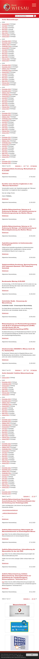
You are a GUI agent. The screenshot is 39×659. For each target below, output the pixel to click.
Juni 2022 (4, 124)
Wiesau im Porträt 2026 (19, 604)
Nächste (34, 166)
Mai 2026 (4, 29)
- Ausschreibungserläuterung (10, 510)
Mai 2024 (4, 77)
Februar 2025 (5, 59)
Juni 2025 (4, 51)
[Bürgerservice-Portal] (19, 650)
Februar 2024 (5, 83)
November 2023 (6, 91)
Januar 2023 (5, 108)
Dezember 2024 (6, 65)
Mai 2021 (4, 150)
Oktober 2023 (5, 92)
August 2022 (5, 120)
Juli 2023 (4, 98)
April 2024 (5, 79)
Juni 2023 (4, 100)
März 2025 (5, 57)
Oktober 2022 (5, 117)
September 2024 (6, 70)
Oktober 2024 (5, 68)
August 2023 (5, 96)
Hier (3, 534)
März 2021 (5, 153)
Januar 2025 (5, 60)
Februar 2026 (5, 34)
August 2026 (5, 24)
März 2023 (5, 105)
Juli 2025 (4, 50)
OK (32, 654)
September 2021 (6, 142)
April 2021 (5, 151)
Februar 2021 (5, 155)
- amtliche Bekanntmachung (9, 513)
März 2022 (5, 129)
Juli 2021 (4, 146)
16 (24, 166)
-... (2, 516)
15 (32, 496)
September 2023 (6, 94)
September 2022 (6, 118)
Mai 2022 (4, 125)
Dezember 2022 (6, 113)
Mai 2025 (4, 53)
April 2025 (5, 55)
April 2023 (5, 103)
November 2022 (6, 115)
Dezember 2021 (6, 137)
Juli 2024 (4, 74)
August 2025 (5, 48)
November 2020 (6, 163)
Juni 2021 (4, 148)
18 (27, 166)
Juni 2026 (4, 27)
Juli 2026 (4, 26)
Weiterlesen (5, 173)
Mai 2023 (4, 101)
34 (31, 166)
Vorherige (17, 166)
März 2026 (5, 33)
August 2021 (5, 144)
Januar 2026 (5, 36)
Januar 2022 (5, 133)
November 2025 (6, 43)
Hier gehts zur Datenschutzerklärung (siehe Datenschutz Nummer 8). (13, 656)
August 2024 (5, 72)
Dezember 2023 (6, 89)
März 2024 (5, 81)
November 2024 (6, 67)
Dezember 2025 (6, 41)
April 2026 (5, 31)
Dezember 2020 (6, 161)
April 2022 (5, 127)
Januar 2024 (5, 84)
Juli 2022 (4, 122)
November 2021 (6, 139)
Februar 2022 (5, 131)
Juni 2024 (4, 75)
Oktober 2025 (5, 44)
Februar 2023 (5, 107)
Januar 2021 (5, 157)
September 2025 (6, 46)
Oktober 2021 (5, 141)
